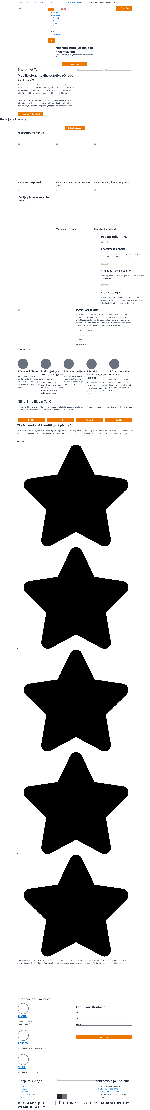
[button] (31, 420)
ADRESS (23, 1043)
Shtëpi (55, 13)
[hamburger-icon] (51, 9)
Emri (77, 1012)
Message (79, 1024)
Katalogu (56, 15)
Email (77, 1018)
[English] (65, 9)
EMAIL (22, 1067)
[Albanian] (62, 9)
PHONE (22, 1016)
